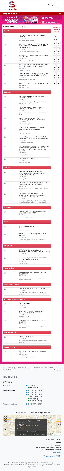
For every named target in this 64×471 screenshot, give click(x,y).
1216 (55, 59)
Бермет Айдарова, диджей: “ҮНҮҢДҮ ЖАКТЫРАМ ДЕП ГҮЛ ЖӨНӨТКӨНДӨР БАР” (32, 119)
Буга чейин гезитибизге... (26, 217)
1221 (59, 64)
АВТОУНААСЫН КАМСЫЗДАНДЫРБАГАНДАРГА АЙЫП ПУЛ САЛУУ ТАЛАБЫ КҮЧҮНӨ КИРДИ (33, 74)
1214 (55, 56)
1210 (55, 51)
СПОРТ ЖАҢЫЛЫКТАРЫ (26, 226)
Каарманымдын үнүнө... (26, 124)
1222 (55, 67)
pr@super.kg (34, 399)
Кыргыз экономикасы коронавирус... (29, 51)
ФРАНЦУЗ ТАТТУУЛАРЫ (26, 337)
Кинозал (58, 368)
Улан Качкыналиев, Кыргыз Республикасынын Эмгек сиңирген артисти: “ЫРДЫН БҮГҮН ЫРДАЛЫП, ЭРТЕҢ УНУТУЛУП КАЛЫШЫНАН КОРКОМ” (34, 148)
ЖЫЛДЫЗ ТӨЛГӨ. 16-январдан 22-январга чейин (32, 352)
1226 (55, 72)
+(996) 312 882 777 (36, 397)
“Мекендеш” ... (23, 179)
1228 (55, 75)
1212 (55, 54)
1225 (59, 70)
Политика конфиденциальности (48, 447)
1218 (55, 62)
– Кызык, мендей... (24, 263)
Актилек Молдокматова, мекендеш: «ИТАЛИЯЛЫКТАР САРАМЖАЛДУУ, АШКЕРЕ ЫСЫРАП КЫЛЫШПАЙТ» (32, 173)
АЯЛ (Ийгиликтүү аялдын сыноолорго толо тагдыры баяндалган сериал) (32, 258)
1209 (59, 48)
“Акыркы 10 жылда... (24, 316)
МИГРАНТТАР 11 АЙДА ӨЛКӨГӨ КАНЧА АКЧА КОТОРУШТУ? (33, 56)
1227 (59, 72)
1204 (55, 43)
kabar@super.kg (35, 387)
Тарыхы (58, 442)
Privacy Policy (56, 452)
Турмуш (7, 167)
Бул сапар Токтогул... (25, 155)
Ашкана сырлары (10, 332)
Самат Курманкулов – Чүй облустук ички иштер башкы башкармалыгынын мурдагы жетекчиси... (33, 201)
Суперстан (57, 370)
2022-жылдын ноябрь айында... (28, 61)
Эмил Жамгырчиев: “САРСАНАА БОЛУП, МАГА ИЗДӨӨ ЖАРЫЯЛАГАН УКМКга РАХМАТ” (33, 65)
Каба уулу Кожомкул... (25, 230)
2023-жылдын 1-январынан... (27, 79)
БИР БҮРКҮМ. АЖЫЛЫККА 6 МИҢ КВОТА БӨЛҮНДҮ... (32, 36)
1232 (55, 80)
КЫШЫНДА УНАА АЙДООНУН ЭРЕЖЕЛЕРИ (32, 289)
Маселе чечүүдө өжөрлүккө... (27, 357)
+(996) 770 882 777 (36, 393)
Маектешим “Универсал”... (26, 142)
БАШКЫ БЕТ (7, 368)
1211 (59, 51)
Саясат (6, 31)
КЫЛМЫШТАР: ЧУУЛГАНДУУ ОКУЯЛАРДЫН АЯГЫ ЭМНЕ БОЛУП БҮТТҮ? (32, 212)
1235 (59, 83)
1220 (55, 64)
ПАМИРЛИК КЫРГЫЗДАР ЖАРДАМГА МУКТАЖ (33, 83)
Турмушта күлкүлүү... (24, 162)
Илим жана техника (11, 284)
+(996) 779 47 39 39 (36, 385)
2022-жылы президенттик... (27, 40)
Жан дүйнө (8, 246)
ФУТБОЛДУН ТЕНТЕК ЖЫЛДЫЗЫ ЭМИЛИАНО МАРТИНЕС (33, 234)
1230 (55, 78)
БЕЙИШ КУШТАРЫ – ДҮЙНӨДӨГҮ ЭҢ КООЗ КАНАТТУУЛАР (32, 273)
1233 (59, 80)
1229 (59, 75)
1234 (55, 83)
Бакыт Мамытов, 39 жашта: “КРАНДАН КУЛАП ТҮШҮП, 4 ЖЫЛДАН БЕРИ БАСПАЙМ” (33, 183)
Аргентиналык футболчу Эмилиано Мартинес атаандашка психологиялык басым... (32, 240)
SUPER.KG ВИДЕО (37, 368)
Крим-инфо (8, 207)
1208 (55, 48)
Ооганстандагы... (24, 87)
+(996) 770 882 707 (36, 404)
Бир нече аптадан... (24, 70)
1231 (59, 78)
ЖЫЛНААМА (7, 370)
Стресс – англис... (24, 307)
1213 (59, 54)
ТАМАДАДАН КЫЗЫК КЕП (27, 159)
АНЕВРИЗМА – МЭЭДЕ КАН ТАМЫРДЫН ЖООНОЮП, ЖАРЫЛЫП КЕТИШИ (31, 312)
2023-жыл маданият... (25, 133)
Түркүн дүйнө (9, 268)
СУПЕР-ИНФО (26, 368)
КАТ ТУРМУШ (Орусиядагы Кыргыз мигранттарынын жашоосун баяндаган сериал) (34, 251)
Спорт (6, 222)
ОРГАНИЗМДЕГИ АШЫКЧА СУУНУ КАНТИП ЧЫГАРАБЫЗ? (32, 321)
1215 (59, 56)
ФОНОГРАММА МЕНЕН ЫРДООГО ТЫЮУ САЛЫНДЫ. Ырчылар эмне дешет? (32, 128)
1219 (59, 62)
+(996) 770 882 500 (36, 391)
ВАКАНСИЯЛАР (56, 445)
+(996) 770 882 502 (36, 395)
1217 (59, 59)
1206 (55, 46)
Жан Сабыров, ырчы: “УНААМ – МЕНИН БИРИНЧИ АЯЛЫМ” (31, 97)
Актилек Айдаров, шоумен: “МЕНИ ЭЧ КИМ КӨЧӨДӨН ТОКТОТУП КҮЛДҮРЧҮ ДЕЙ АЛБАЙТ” (34, 137)
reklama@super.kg (36, 401)
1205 (59, 43)
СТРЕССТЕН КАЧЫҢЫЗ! (26, 303)
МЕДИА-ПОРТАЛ (49, 368)
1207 (59, 46)
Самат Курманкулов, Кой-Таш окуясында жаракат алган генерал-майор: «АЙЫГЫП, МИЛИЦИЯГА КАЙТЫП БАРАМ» (32, 195)
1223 (59, 67)
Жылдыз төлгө (9, 347)
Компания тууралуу (53, 440)
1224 (55, 70)
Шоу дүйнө (8, 92)
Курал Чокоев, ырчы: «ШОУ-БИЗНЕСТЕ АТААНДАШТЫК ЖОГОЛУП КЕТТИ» (31, 108)
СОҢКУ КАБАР (16, 368)
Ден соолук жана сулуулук (14, 299)
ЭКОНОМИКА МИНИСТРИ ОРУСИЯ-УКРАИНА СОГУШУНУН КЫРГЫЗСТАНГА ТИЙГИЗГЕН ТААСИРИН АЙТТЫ (33, 45)
